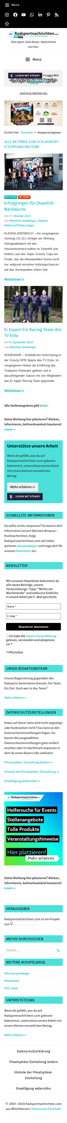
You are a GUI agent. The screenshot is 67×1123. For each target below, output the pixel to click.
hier (45, 405)
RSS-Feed (11, 988)
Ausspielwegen (27, 546)
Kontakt (55, 1109)
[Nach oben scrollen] (61, 1117)
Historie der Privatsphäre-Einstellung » (31, 771)
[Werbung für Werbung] (33, 864)
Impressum (40, 1109)
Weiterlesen (12, 279)
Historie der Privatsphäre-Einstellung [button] (33, 1075)
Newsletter (23, 551)
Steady (33, 83)
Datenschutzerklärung (41, 636)
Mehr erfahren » (22, 487)
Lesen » (10, 429)
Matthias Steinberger (23, 347)
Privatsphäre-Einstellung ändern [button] (33, 1062)
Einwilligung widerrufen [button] (33, 1088)
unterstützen (38, 80)
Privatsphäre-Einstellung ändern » (28, 762)
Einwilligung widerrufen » (22, 781)
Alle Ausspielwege (16, 973)
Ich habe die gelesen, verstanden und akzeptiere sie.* (31, 640)
